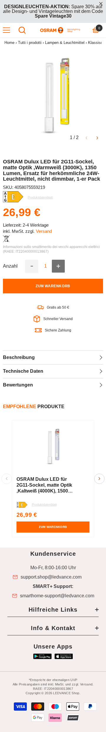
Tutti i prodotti (30, 42)
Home (9, 42)
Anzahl (10, 266)
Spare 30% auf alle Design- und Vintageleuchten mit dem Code (53, 11)
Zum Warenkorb (53, 286)
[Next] (97, 137)
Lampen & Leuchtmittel (65, 42)
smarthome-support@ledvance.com (57, 596)
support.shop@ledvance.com (51, 577)
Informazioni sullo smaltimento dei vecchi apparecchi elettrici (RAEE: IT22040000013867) (51, 249)
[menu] (6, 30)
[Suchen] (22, 30)
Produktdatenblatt (44, 504)
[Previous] (86, 137)
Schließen (101, 3)
